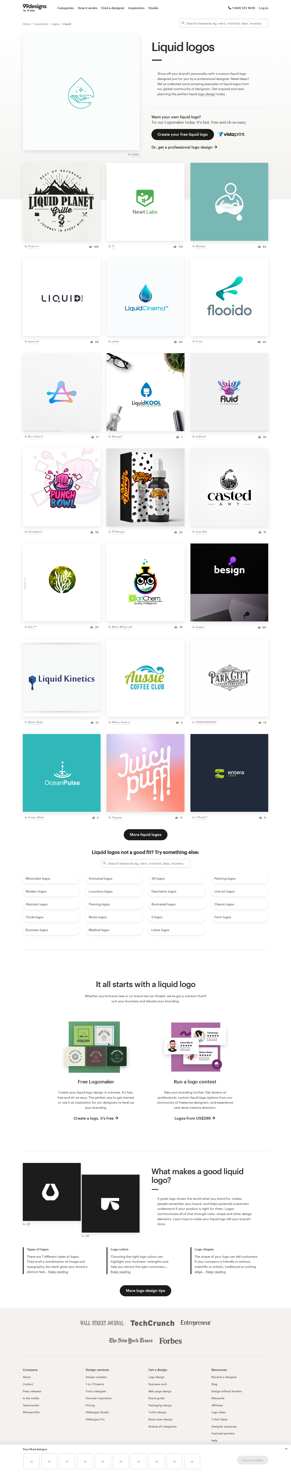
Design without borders (226, 1391)
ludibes (136, 154)
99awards (217, 1398)
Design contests (96, 1377)
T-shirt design (157, 1412)
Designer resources (224, 1426)
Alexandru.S (35, 531)
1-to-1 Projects (95, 1384)
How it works (87, 8)
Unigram (117, 817)
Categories (65, 8)
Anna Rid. (201, 531)
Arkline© (201, 436)
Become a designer (224, 1377)
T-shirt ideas (219, 1419)
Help (214, 1440)
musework (33, 341)
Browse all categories (162, 1426)
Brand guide (156, 1398)
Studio (153, 8)
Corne (199, 341)
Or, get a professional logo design (182, 147)
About (26, 1377)
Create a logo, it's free (94, 1118)
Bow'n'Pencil (35, 436)
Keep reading (58, 1272)
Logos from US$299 (193, 1118)
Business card (157, 1384)
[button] (286, 1448)
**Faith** (201, 817)
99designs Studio (97, 1412)
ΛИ (28, 1224)
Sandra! (200, 627)
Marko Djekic (35, 722)
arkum (115, 341)
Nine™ (32, 627)
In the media (31, 1398)
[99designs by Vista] (35, 8)
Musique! (201, 246)
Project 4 (33, 246)
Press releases (32, 1391)
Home (27, 24)
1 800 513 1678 (243, 8)
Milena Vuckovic (121, 722)
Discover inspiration (99, 1398)
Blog (214, 1384)
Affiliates (217, 1405)
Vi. (113, 246)
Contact (28, 1384)
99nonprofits (31, 1412)
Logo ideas (218, 1412)
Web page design (159, 1391)
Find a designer (112, 8)
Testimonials (31, 1405)
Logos (55, 24)
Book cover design (160, 1419)
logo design (207, 94)
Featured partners (223, 1433)
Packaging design (160, 1405)
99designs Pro (95, 1419)
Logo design (156, 1377)
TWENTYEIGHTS (206, 722)
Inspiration (136, 8)
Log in (263, 8)
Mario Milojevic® (122, 627)
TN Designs (118, 531)
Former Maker (36, 817)
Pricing (90, 1405)
